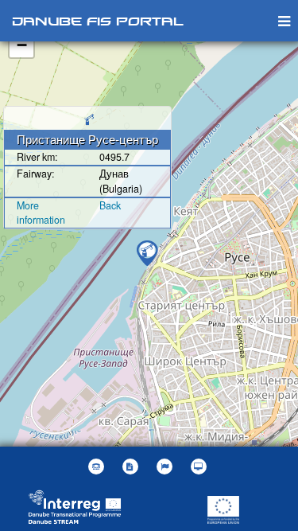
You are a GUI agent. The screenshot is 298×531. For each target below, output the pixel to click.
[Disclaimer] (132, 466)
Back (110, 205)
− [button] (22, 45)
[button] (166, 466)
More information (41, 213)
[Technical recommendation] (200, 466)
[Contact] (98, 466)
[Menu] (284, 20)
